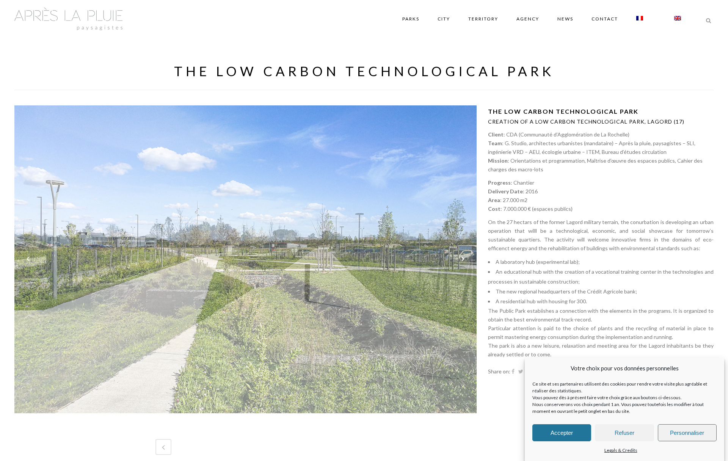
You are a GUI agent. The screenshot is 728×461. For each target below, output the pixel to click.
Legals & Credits (620, 450)
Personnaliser (687, 433)
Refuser (624, 433)
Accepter (562, 433)
